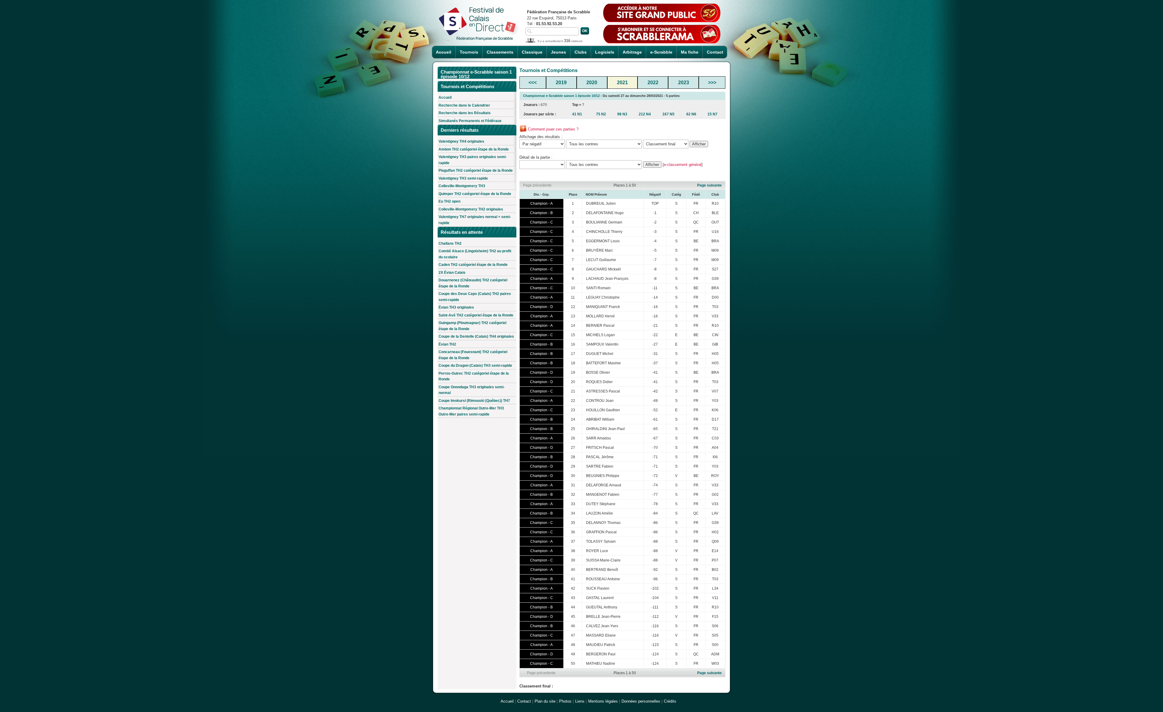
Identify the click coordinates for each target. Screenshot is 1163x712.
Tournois (469, 52)
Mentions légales (603, 701)
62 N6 (691, 114)
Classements (500, 52)
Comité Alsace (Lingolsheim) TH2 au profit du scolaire (475, 254)
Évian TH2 (447, 344)
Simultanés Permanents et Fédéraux (470, 121)
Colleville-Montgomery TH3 (462, 186)
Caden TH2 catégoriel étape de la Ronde (473, 265)
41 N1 (577, 114)
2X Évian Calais (452, 272)
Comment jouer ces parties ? (553, 129)
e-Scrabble (661, 52)
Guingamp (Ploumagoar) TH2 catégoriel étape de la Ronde (472, 326)
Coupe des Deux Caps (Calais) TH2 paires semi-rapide (475, 297)
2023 (683, 82)
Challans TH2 (450, 243)
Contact (715, 52)
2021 (622, 82)
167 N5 (668, 114)
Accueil (443, 52)
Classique (532, 52)
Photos (565, 701)
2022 (653, 82)
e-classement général (682, 164)
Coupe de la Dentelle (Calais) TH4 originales (476, 336)
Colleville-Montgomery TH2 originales (471, 209)
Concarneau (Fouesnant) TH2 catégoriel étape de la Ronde (473, 355)
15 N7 (712, 114)
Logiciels (604, 52)
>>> (712, 82)
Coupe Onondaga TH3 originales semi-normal (472, 390)
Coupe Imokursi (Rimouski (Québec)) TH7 (474, 401)
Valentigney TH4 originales (461, 141)
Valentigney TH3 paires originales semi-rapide (473, 160)
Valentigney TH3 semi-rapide (463, 178)
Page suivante (709, 185)
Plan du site (545, 701)
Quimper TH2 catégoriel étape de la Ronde (475, 194)
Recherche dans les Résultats (465, 113)
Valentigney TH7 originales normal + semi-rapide (475, 220)
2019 (561, 82)
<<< (532, 82)
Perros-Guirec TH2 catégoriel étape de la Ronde (474, 376)
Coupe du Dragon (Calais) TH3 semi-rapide (475, 365)
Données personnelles (640, 701)
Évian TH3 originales (456, 307)
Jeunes (558, 52)
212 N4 (645, 114)
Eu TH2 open (449, 201)
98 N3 (622, 114)
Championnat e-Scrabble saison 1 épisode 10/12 (561, 96)
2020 (591, 82)
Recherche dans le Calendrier (464, 105)
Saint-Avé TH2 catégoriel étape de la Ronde (476, 315)
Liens (580, 701)
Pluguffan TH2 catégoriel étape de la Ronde (476, 170)
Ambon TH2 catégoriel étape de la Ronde (474, 149)
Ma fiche (689, 52)
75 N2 (601, 114)
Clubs (581, 52)
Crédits (670, 701)
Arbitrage (632, 52)
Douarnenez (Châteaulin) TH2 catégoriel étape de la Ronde (473, 283)
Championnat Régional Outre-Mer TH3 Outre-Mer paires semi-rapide (471, 411)
